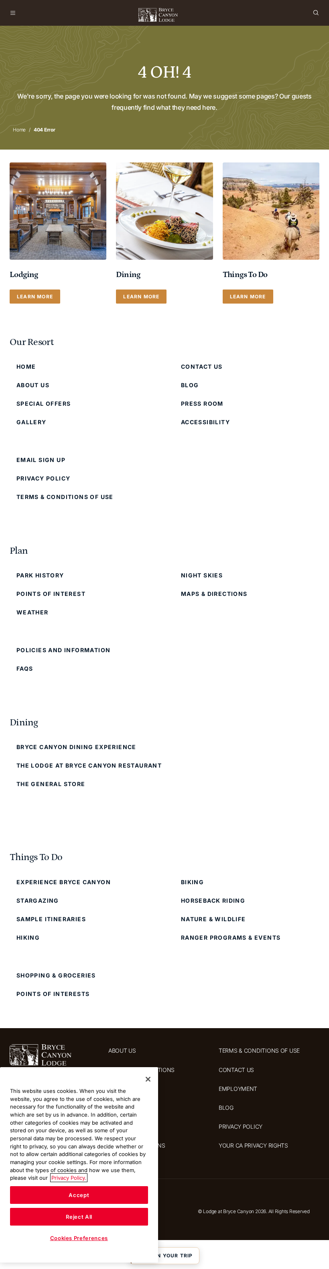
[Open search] (316, 13)
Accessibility (205, 422)
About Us (32, 385)
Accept (79, 1195)
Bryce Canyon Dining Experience (76, 746)
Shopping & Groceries (56, 975)
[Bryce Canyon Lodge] (158, 15)
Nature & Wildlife (213, 919)
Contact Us (202, 366)
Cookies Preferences (79, 1238)
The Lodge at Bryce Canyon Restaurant (89, 765)
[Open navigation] (13, 12)
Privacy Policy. (68, 1178)
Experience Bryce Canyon (63, 882)
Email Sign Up (40, 459)
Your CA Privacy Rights (253, 1145)
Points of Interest (50, 593)
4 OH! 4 (164, 72)
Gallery (31, 422)
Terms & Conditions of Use (65, 496)
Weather (32, 612)
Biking (192, 882)
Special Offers (43, 403)
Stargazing (37, 900)
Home (19, 130)
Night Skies (202, 575)
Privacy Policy (43, 478)
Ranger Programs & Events (231, 937)
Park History (40, 575)
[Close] (148, 1079)
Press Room (202, 403)
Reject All (79, 1217)
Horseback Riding (213, 900)
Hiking (28, 937)
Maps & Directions (214, 593)
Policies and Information (63, 650)
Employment (238, 1088)
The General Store (50, 783)
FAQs (24, 668)
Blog (190, 385)
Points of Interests (53, 993)
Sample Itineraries (51, 919)
